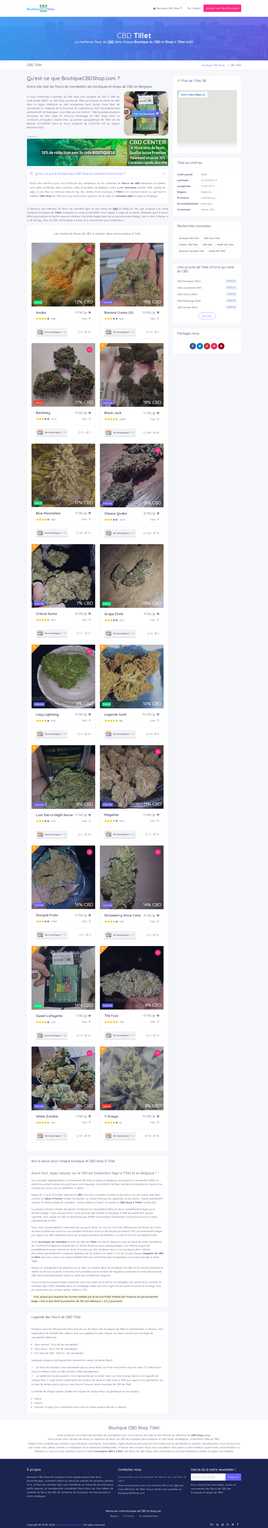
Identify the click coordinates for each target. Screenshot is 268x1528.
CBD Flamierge (185, 300)
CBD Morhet (184, 307)
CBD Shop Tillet (212, 238)
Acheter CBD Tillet (188, 244)
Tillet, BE (200, 81)
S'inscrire (233, 1477)
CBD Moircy (184, 294)
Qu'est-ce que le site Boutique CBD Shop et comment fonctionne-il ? (80, 173)
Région (114, 1516)
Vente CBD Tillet (225, 244)
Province (129, 1516)
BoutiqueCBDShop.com (69, 1524)
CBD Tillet (207, 244)
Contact (195, 8)
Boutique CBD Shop (168, 8)
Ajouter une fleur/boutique (222, 8)
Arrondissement (148, 1516)
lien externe (66, 1194)
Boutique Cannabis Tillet (191, 251)
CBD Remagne (185, 281)
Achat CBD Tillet (217, 251)
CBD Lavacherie (186, 287)
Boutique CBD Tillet (189, 238)
